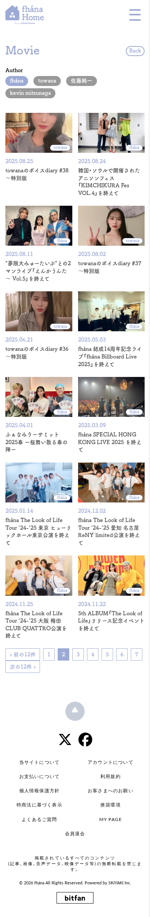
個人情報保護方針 (39, 790)
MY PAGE (110, 819)
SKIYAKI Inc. (119, 883)
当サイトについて (39, 762)
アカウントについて (110, 762)
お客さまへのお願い (110, 790)
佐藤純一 (81, 80)
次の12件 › (23, 666)
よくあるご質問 (39, 819)
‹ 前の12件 (23, 654)
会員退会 (75, 833)
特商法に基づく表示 (39, 805)
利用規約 (110, 776)
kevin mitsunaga (30, 93)
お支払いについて (39, 776)
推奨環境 (110, 805)
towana (47, 80)
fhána (16, 80)
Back (135, 50)
